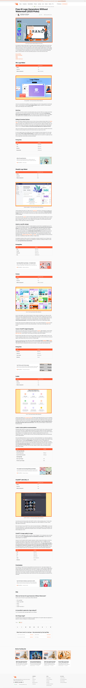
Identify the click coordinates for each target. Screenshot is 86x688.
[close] (85, 1)
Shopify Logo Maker (19, 55)
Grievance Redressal (63, 682)
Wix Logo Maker (18, 53)
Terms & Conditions (49, 679)
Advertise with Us (35, 682)
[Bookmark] (50, 627)
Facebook (24, 234)
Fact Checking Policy (63, 679)
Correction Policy (49, 685)
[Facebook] (15, 682)
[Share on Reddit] (38, 627)
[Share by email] (42, 627)
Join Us (41, 14)
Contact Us (34, 679)
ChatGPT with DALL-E (19, 58)
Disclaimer (47, 682)
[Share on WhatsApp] (17, 627)
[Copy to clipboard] (46, 627)
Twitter (35, 234)
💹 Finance (20, 622)
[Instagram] (18, 682)
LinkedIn (27, 234)
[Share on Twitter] (21, 627)
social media (48, 322)
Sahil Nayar (27, 14)
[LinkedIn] (16, 682)
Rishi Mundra (22, 14)
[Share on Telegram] (34, 627)
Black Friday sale (18, 333)
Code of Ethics (62, 677)
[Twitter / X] (13, 682)
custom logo (35, 210)
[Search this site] (53, 4)
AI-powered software (28, 417)
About (33, 677)
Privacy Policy (48, 677)
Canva (17, 56)
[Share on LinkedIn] (30, 627)
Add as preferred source (48, 14)
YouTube (30, 234)
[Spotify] (21, 682)
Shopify (24, 216)
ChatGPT (39, 330)
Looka (17, 57)
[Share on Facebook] (26, 627)
